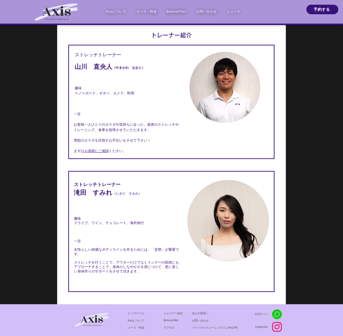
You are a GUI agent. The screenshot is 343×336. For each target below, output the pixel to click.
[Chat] (277, 314)
